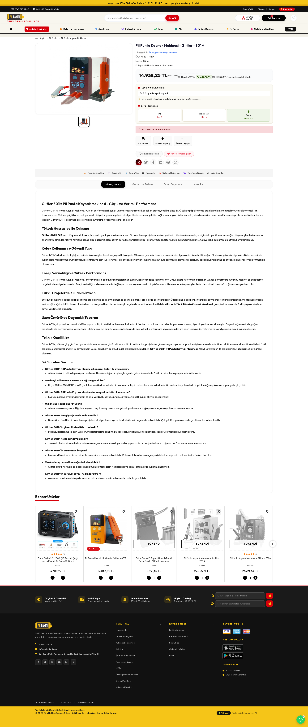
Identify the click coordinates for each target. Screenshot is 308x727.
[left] (35, 543)
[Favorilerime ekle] (75, 511)
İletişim (272, 9)
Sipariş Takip (248, 9)
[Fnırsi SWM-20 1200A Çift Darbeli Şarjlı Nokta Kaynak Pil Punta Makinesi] (57, 529)
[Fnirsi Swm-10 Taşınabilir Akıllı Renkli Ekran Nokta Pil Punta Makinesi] (154, 529)
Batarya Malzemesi (178, 636)
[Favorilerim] (294, 18)
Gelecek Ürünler (177, 649)
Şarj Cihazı (174, 642)
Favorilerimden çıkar (181, 153)
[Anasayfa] (11, 29)
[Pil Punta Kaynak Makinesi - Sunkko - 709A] (202, 529)
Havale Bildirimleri (86, 702)
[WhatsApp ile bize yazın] (300, 719)
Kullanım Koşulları (124, 687)
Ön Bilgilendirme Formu (127, 674)
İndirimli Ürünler (176, 630)
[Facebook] (38, 662)
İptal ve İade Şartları (126, 655)
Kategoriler (178, 624)
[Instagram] (52, 662)
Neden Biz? (289, 9)
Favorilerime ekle (150, 153)
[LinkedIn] (66, 662)
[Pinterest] (73, 662)
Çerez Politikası (123, 680)
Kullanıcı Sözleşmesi (125, 642)
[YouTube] (59, 662)
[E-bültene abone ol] (269, 596)
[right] (273, 543)
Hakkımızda (121, 630)
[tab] (113, 184)
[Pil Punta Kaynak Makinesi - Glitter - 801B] (106, 529)
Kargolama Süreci (124, 662)
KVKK (118, 668)
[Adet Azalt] (53, 578)
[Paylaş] (139, 162)
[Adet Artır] (63, 578)
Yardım (261, 9)
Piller (171, 655)
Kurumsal (122, 624)
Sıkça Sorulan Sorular (44, 702)
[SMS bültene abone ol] (269, 603)
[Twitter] (45, 662)
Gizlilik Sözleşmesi (124, 636)
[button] (274, 18)
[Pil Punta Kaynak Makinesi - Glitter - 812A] (250, 529)
